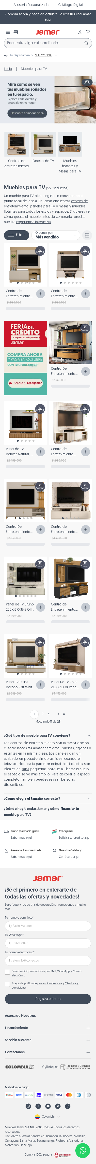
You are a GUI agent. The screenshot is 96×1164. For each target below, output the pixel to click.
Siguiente (57, 714)
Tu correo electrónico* (19, 952)
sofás (71, 780)
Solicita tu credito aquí (75, 837)
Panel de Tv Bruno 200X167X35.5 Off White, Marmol (20, 610)
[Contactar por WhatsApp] (82, 1150)
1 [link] (34, 714)
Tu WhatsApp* (14, 935)
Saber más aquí (21, 837)
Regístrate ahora (48, 999)
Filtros (20, 235)
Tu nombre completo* (19, 917)
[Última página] (64, 714)
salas (25, 769)
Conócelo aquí (69, 857)
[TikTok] (68, 1106)
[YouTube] (48, 1106)
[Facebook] (38, 1106)
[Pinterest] (58, 1106)
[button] (88, 32)
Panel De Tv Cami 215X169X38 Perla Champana (64, 687)
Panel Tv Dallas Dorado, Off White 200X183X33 (20, 687)
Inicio (8, 69)
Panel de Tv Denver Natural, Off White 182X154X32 (20, 454)
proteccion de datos (49, 983)
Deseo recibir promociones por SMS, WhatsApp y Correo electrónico (46, 973)
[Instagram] (28, 1106)
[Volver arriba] (83, 1134)
